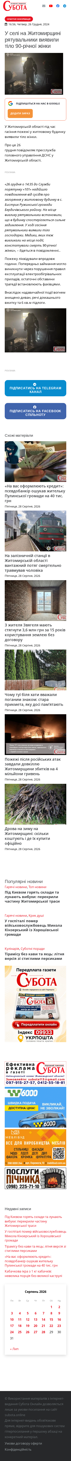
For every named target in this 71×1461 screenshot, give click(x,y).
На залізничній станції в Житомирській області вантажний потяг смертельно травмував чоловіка (33, 563)
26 (27, 1332)
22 (51, 1326)
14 (43, 1319)
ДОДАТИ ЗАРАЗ (20, 113)
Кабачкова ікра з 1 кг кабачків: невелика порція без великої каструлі (33, 1273)
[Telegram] (65, 6)
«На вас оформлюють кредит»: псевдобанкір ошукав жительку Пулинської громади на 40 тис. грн (35, 493)
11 (19, 1319)
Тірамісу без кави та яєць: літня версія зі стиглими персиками (34, 956)
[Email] (44, 6)
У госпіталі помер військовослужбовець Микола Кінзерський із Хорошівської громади (33, 927)
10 (12, 1319)
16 (59, 1319)
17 (12, 1326)
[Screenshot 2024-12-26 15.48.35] (35, 330)
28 (43, 1332)
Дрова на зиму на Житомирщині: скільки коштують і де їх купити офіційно (27, 836)
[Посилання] (15, 6)
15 (51, 1319)
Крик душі (36, 915)
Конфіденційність (18, 1449)
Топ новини (37, 887)
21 (43, 1326)
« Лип (14, 1349)
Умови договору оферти (23, 1443)
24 (12, 1332)
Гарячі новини (16, 887)
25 (19, 1332)
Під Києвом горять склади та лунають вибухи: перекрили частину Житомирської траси (32, 897)
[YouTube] (51, 6)
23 (59, 1326)
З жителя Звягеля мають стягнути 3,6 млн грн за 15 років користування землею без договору (35, 632)
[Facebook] (58, 6)
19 (27, 1326)
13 (35, 1319)
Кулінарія (12, 948)
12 (27, 1319)
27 (35, 1332)
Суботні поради (33, 948)
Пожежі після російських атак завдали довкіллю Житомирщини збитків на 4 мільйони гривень (33, 767)
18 (19, 1326)
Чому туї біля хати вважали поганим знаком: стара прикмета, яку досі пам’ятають (34, 699)
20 (35, 1326)
